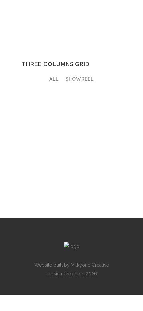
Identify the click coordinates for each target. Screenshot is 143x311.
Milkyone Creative (90, 265)
